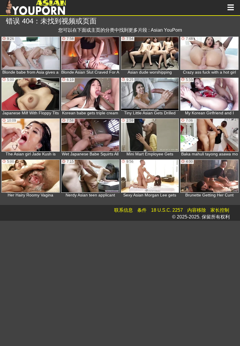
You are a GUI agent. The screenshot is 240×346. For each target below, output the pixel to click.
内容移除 (196, 210)
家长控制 (219, 210)
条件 (142, 210)
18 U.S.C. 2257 (167, 210)
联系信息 (123, 210)
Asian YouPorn (166, 30)
